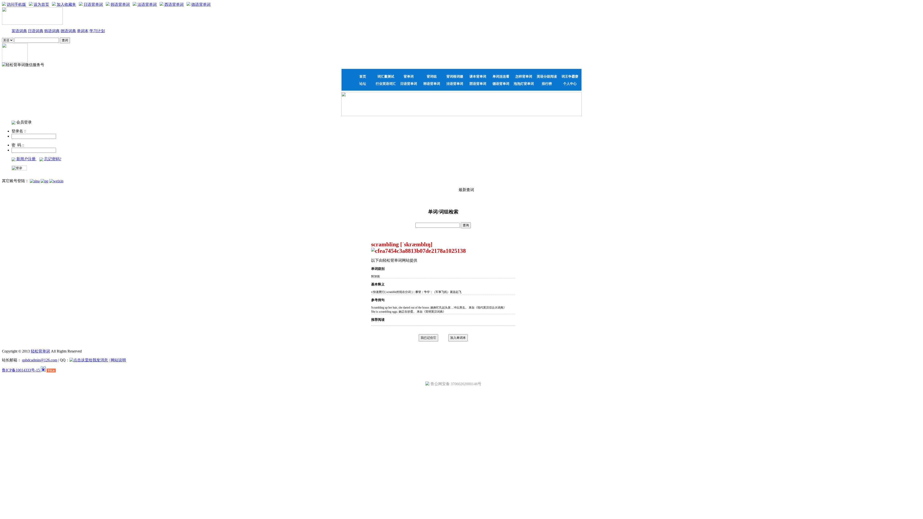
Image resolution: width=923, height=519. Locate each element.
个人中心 (570, 84)
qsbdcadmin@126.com (39, 360)
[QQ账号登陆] (44, 181)
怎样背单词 (523, 76)
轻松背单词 (40, 351)
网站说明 (118, 360)
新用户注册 (26, 159)
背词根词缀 (454, 76)
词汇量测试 (385, 76)
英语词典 (19, 31)
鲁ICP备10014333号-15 (21, 370)
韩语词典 (52, 31)
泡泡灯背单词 (524, 84)
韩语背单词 (120, 4)
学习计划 (97, 31)
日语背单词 (93, 4)
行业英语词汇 (386, 84)
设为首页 (41, 4)
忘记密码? (52, 159)
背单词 (409, 76)
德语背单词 (201, 4)
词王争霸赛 (569, 76)
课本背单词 (477, 76)
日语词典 (35, 31)
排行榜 (547, 84)
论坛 (362, 84)
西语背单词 (174, 4)
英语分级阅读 (547, 76)
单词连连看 (501, 76)
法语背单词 (147, 4)
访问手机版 (16, 4)
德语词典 (68, 31)
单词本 (82, 31)
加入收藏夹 (66, 4)
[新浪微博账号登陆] (35, 181)
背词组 (432, 76)
